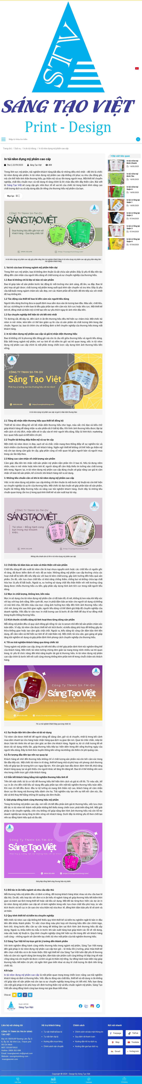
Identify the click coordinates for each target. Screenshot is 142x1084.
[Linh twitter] (98, 1006)
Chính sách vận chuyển (54, 1046)
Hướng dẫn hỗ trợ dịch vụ (86, 1041)
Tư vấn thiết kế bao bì (53, 1032)
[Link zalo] (86, 1006)
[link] (124, 165)
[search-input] (71, 139)
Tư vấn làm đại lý (51, 1037)
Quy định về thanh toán (85, 1037)
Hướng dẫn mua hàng (53, 1041)
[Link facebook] (80, 1006)
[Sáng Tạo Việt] (11, 1006)
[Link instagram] (92, 1006)
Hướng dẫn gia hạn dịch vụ (86, 1046)
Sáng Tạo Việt (26, 1007)
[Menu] (3, 139)
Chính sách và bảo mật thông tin (89, 1032)
